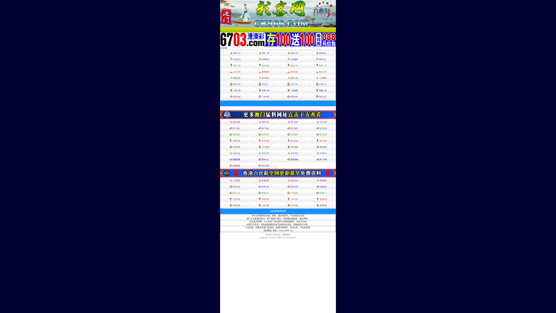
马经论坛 (236, 153)
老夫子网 (265, 153)
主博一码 (265, 90)
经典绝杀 (323, 53)
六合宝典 (294, 193)
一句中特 (265, 97)
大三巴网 (265, 147)
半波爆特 (294, 59)
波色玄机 (294, 72)
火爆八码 (323, 84)
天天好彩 (294, 205)
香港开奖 (323, 199)
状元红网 (323, 128)
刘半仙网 (265, 141)
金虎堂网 (236, 147)
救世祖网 (294, 141)
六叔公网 (265, 205)
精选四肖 (236, 78)
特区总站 (294, 180)
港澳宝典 (236, 134)
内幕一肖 (323, 90)
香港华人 (323, 193)
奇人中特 (323, 159)
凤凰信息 (323, 187)
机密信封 (236, 97)
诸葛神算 (236, 141)
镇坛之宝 (236, 193)
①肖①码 (236, 90)
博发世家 (294, 187)
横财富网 (323, 147)
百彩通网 (294, 147)
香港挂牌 (265, 180)
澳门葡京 (294, 128)
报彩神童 (265, 166)
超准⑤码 (294, 78)
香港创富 (236, 205)
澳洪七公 (265, 159)
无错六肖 (294, 65)
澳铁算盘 (236, 166)
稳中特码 (265, 78)
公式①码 (236, 72)
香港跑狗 (323, 180)
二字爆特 (323, 78)
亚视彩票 (265, 199)
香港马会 (265, 187)
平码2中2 (237, 59)
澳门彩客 (294, 122)
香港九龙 (265, 193)
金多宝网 (323, 134)
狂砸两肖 (265, 59)
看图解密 (265, 72)
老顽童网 (294, 134)
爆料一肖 (265, 53)
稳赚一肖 (323, 65)
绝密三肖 (294, 53)
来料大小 (323, 59)
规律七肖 (236, 84)
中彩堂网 (294, 153)
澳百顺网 (294, 159)
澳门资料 (236, 128)
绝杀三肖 (323, 72)
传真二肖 (236, 53)
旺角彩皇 (236, 187)
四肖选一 (265, 84)
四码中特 (294, 97)
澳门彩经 (265, 128)
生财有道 (236, 199)
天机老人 (323, 153)
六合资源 (236, 180)
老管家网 (265, 134)
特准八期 (236, 65)
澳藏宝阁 (236, 159)
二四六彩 (294, 199)
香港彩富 (323, 205)
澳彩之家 (265, 122)
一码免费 (294, 90)
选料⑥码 (323, 97)
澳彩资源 (236, 122)
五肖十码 (294, 84)
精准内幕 (265, 65)
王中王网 (323, 122)
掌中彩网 (323, 141)
